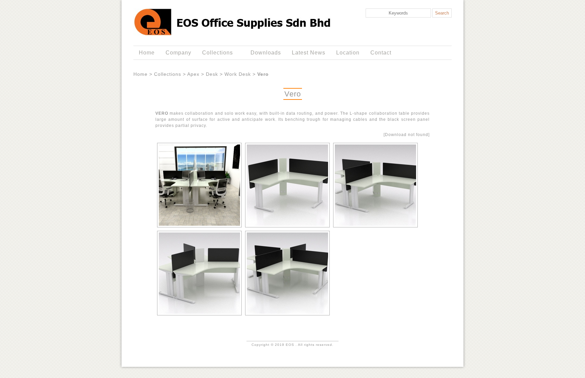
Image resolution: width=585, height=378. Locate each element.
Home (147, 52)
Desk (212, 74)
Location (348, 52)
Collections (215, 53)
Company (178, 52)
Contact (380, 52)
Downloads (266, 52)
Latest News (308, 52)
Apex (193, 74)
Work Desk (237, 74)
